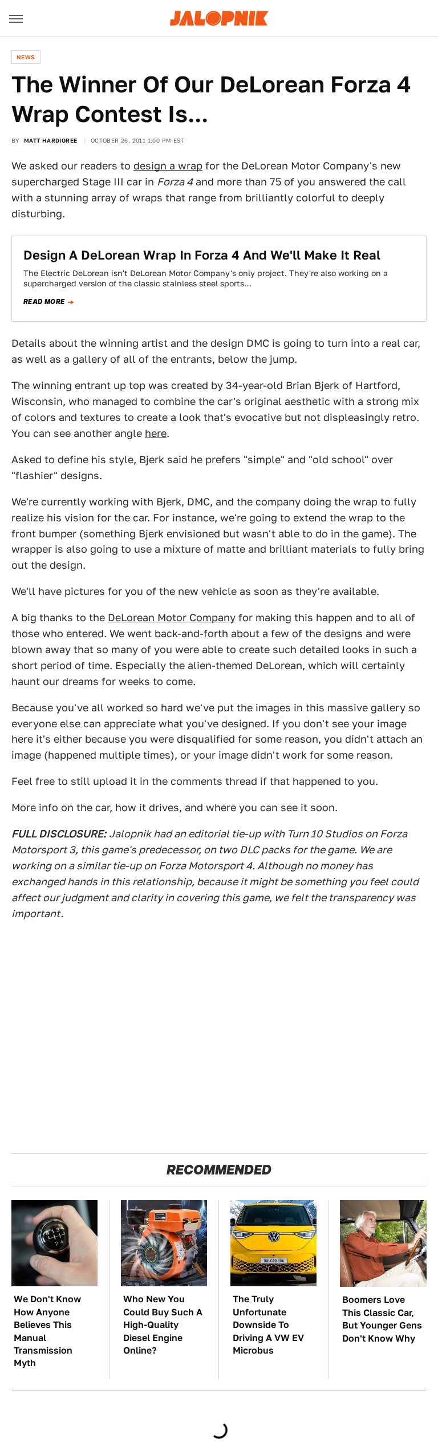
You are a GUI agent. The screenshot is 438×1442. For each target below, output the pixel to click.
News (26, 57)
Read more (44, 302)
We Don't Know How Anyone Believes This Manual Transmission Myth (47, 1331)
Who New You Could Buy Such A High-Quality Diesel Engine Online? (162, 1325)
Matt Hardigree (51, 140)
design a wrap (167, 166)
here (156, 433)
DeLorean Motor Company (172, 617)
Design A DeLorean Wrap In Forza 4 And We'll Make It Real (201, 255)
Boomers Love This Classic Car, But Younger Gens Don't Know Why (382, 1318)
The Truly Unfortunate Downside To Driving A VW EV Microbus (268, 1325)
